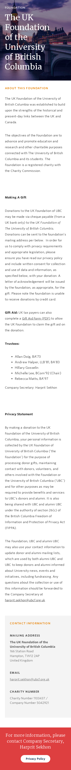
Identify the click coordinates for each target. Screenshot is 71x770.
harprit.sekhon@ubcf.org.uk (25, 600)
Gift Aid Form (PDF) (36, 318)
